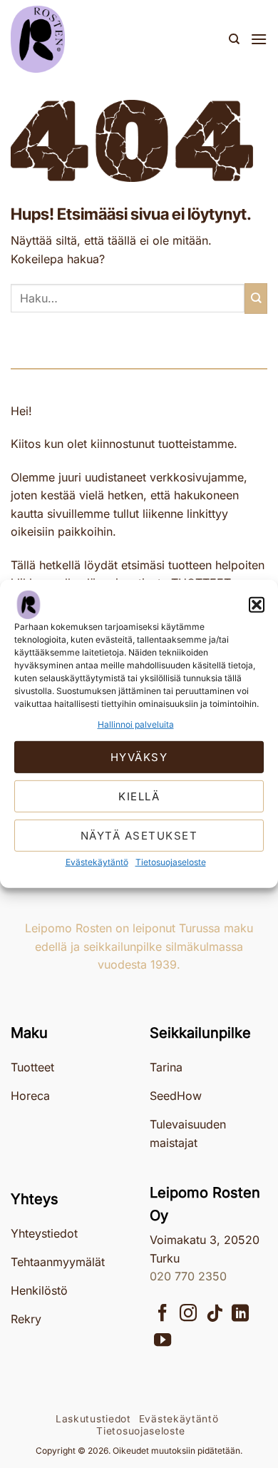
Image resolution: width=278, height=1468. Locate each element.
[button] (256, 605)
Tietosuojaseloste (170, 862)
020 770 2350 (188, 1276)
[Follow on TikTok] (214, 1314)
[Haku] (234, 39)
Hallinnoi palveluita (136, 724)
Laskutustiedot (93, 1418)
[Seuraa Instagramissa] (188, 1314)
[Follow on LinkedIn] (240, 1314)
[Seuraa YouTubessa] (162, 1341)
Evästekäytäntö (97, 862)
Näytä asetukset (139, 835)
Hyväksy (139, 757)
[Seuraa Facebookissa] (162, 1314)
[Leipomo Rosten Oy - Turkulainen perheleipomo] (82, 39)
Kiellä (139, 796)
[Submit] (255, 298)
